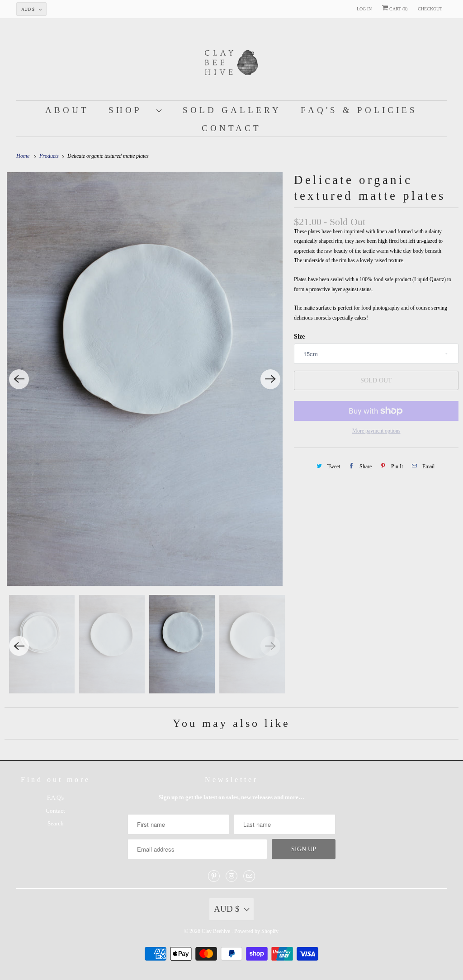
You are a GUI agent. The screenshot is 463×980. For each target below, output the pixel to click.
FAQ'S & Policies (359, 110)
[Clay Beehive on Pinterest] (214, 876)
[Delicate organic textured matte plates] (145, 379)
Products (49, 156)
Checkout (430, 8)
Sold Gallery (232, 110)
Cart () (397, 8)
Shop (130, 110)
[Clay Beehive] (231, 61)
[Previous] (19, 379)
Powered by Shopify (256, 931)
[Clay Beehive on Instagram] (231, 876)
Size (299, 336)
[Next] (270, 379)
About (67, 110)
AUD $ (27, 9)
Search (55, 823)
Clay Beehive (217, 931)
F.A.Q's (55, 797)
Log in (364, 8)
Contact (231, 128)
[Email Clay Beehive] (249, 876)
